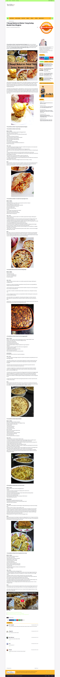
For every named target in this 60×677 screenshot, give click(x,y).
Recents (46, 61)
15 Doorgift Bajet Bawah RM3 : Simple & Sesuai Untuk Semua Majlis (48, 69)
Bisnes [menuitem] (28, 18)
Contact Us (13, 0)
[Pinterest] (17, 620)
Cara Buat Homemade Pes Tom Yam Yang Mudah (15, 613)
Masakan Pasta (11, 21)
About (10, 0)
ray (9, 643)
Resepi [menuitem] (32, 18)
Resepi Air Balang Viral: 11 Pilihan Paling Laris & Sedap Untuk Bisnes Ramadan (48, 64)
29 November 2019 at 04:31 (34, 649)
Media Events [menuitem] (41, 18)
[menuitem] (8, 18)
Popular (41, 61)
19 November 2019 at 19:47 (34, 643)
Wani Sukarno (20, 675)
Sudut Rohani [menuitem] (17, 18)
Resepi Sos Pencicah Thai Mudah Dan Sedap (14, 612)
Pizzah (10, 649)
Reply (9, 634)
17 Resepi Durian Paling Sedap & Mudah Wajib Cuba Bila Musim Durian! (48, 78)
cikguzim (11, 631)
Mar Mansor (11, 637)
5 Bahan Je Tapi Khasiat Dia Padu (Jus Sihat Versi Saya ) (46, 103)
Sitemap (17, 0)
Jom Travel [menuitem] (12, 18)
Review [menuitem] (36, 18)
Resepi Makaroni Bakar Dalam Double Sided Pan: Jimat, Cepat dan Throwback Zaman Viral (46, 111)
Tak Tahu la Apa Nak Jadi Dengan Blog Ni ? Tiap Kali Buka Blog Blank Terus (48, 74)
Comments (51, 61)
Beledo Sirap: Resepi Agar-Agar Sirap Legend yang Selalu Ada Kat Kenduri (46, 120)
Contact (52, 675)
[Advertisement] (36, 9)
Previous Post (9, 668)
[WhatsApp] (19, 620)
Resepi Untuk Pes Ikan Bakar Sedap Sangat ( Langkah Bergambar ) (18, 614)
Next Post (36, 668)
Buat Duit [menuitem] (23, 18)
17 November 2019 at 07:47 (34, 631)
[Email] (21, 620)
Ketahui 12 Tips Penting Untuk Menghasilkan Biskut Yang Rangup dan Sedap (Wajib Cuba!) (46, 116)
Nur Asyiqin (11, 625)
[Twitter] (15, 620)
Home (7, 0)
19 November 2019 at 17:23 (35, 637)
